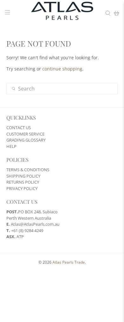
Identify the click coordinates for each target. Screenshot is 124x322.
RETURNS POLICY (22, 182)
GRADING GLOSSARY (25, 140)
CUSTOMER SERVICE (25, 134)
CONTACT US (18, 127)
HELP (11, 146)
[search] (62, 88)
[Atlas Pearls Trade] (62, 13)
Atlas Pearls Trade (68, 262)
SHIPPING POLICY (23, 176)
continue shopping (62, 69)
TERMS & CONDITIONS (27, 169)
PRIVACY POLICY (22, 188)
